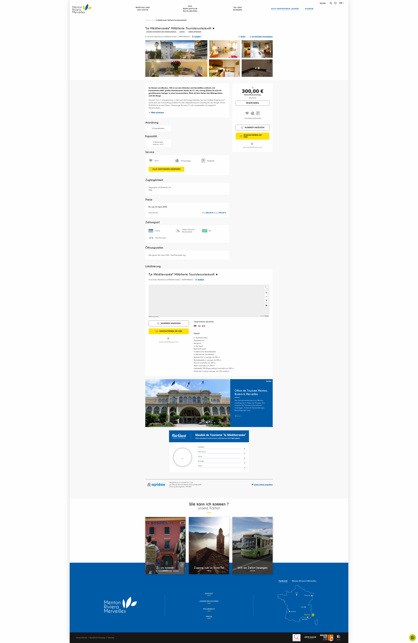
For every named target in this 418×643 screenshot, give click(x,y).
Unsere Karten (81, 637)
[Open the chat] (412, 637)
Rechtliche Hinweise (97, 637)
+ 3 (257, 68)
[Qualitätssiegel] (296, 637)
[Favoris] (335, 3)
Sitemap (111, 637)
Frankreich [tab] (283, 581)
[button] (331, 3)
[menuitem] (82, 9)
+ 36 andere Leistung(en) (252, 118)
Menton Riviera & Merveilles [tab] (304, 581)
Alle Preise (252, 98)
